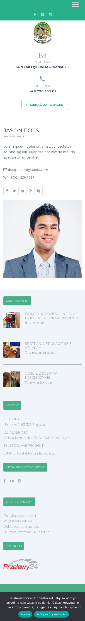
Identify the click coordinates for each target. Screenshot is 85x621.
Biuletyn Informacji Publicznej (26, 532)
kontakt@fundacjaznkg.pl (43, 67)
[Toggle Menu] (75, 4)
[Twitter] (14, 191)
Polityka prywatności (19, 516)
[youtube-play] (42, 14)
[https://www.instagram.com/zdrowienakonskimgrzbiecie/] (19, 481)
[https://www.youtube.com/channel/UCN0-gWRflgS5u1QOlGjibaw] (12, 481)
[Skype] (38, 191)
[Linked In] (22, 191)
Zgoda (25, 614)
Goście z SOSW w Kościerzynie (41, 375)
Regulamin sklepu (17, 521)
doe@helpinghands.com (28, 169)
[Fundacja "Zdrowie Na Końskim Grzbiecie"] (42, 33)
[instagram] (50, 14)
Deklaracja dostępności (21, 527)
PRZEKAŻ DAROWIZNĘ (44, 104)
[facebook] (35, 14)
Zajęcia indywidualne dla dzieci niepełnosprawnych (51, 316)
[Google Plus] (30, 191)
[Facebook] (6, 191)
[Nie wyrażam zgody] (79, 606)
